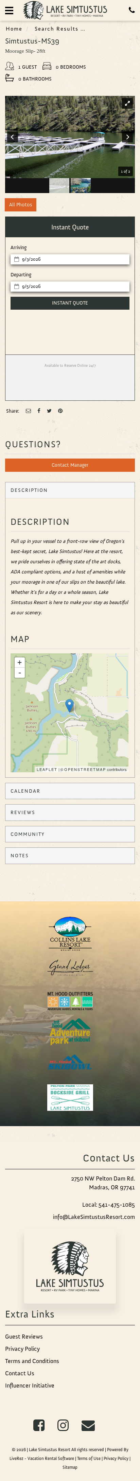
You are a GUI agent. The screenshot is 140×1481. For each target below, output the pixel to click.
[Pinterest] (60, 411)
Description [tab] (29, 490)
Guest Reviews (24, 1336)
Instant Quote (70, 303)
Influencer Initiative (29, 1385)
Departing (21, 275)
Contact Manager (70, 465)
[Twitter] (49, 411)
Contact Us (19, 1373)
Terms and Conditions (32, 1361)
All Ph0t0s (20, 205)
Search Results (56, 28)
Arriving (19, 247)
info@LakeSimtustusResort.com (94, 1217)
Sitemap (70, 1467)
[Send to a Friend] (28, 411)
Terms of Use (89, 1458)
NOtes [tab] (20, 856)
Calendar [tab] (25, 791)
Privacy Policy (22, 1349)
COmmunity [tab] (28, 834)
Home (14, 28)
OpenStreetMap (85, 769)
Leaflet (47, 769)
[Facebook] (38, 411)
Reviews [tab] (23, 812)
